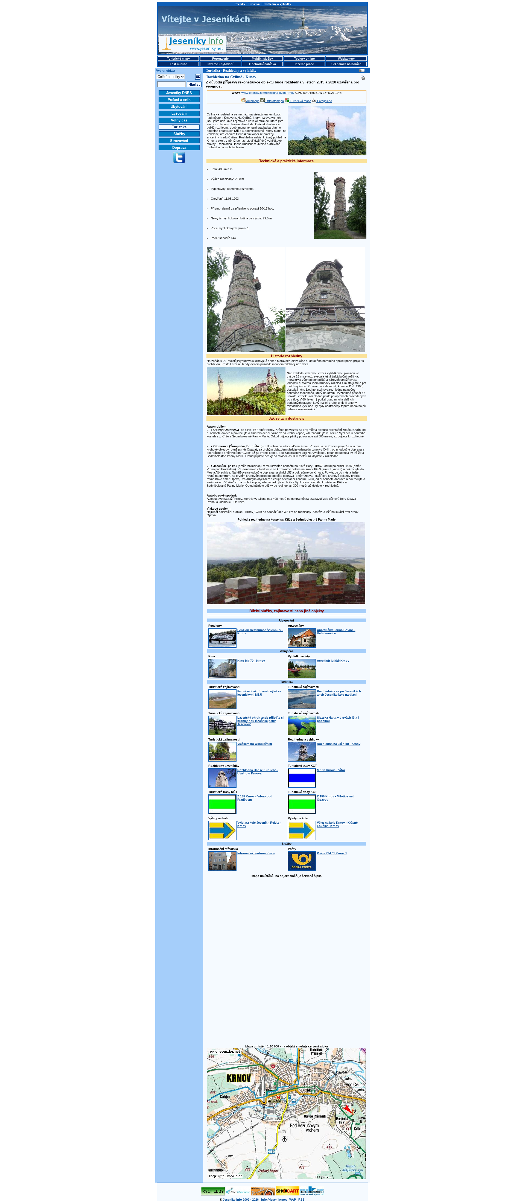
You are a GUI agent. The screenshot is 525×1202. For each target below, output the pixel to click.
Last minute (178, 64)
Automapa (252, 101)
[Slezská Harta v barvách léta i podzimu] (302, 733)
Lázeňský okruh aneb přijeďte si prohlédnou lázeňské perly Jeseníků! (260, 721)
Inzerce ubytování (220, 64)
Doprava (179, 148)
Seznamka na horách (346, 64)
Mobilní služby (262, 58)
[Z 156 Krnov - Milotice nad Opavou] (302, 812)
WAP (292, 1199)
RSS (301, 1199)
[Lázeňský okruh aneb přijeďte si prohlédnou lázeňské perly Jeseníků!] (222, 733)
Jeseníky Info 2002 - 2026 (241, 1199)
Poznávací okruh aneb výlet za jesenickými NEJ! (259, 693)
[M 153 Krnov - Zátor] (302, 786)
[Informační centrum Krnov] (222, 869)
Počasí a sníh (179, 100)
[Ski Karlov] (238, 1194)
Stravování (179, 141)
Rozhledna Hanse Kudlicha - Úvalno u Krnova (257, 771)
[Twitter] (179, 162)
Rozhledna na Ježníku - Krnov (338, 743)
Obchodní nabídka (262, 64)
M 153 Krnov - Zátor (331, 770)
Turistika (179, 127)
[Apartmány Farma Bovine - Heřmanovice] (302, 646)
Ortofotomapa (274, 101)
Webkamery (346, 58)
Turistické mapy (178, 58)
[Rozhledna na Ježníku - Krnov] (302, 760)
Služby (179, 134)
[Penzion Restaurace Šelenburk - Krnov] (222, 646)
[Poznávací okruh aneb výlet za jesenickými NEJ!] (222, 707)
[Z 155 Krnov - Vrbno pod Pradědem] (222, 812)
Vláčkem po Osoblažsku (254, 743)
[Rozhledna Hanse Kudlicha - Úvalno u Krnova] (222, 786)
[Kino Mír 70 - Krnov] (222, 676)
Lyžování (179, 113)
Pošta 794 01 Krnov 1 (332, 853)
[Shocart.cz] (287, 1194)
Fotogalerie (220, 58)
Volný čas (179, 120)
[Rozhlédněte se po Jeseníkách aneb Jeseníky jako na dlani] (302, 707)
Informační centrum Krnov (256, 853)
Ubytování (179, 106)
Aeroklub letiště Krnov (333, 660)
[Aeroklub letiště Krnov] (302, 676)
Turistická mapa (300, 101)
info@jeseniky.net (274, 1199)
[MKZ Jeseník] (312, 1194)
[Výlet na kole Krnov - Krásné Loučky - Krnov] (302, 838)
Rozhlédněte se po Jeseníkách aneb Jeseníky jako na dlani (339, 693)
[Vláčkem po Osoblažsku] (222, 760)
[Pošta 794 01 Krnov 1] (302, 869)
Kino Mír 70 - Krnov (251, 660)
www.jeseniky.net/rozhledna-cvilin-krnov (267, 92)
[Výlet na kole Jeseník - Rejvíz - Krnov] (222, 838)
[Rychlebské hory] (213, 1194)
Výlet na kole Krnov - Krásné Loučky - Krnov (337, 824)
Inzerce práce (304, 64)
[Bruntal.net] (263, 1194)
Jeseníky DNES (179, 93)
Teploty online (304, 58)
